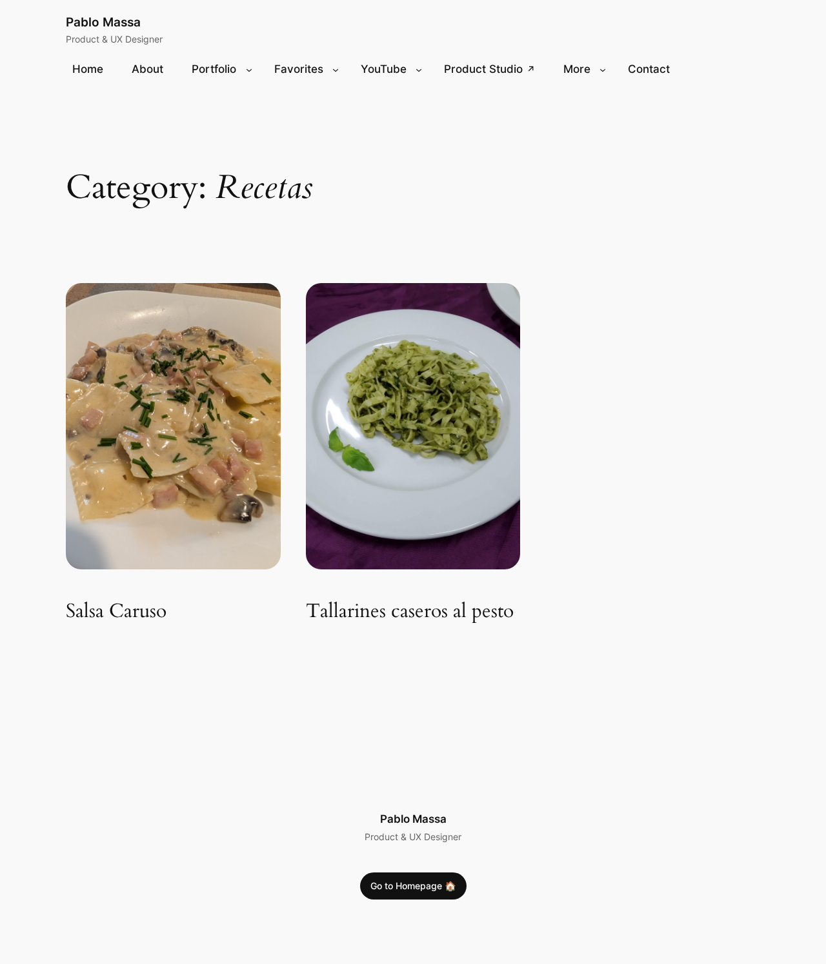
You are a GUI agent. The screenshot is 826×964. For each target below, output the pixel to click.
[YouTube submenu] (419, 69)
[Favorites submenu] (335, 69)
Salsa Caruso (116, 612)
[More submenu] (602, 69)
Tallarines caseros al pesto (410, 612)
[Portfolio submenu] (249, 69)
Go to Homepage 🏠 (413, 885)
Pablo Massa (103, 22)
